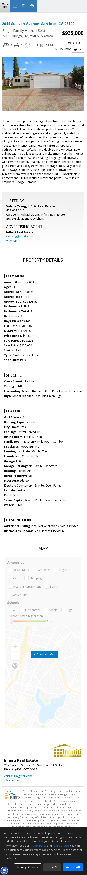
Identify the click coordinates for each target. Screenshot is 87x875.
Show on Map (45, 654)
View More (13, 241)
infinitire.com (13, 780)
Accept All (73, 867)
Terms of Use (60, 845)
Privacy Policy (38, 845)
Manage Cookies (27, 867)
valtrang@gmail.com (19, 236)
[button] (4, 870)
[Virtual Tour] (33, 6)
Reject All (52, 867)
